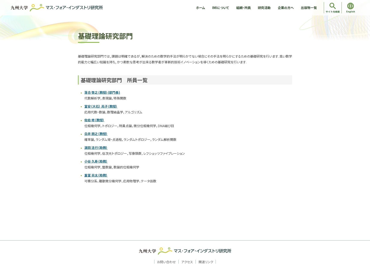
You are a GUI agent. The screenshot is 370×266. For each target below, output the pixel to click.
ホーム (200, 7)
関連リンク (205, 262)
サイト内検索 (333, 11)
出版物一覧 (309, 7)
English (350, 11)
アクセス (187, 262)
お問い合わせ (166, 262)
